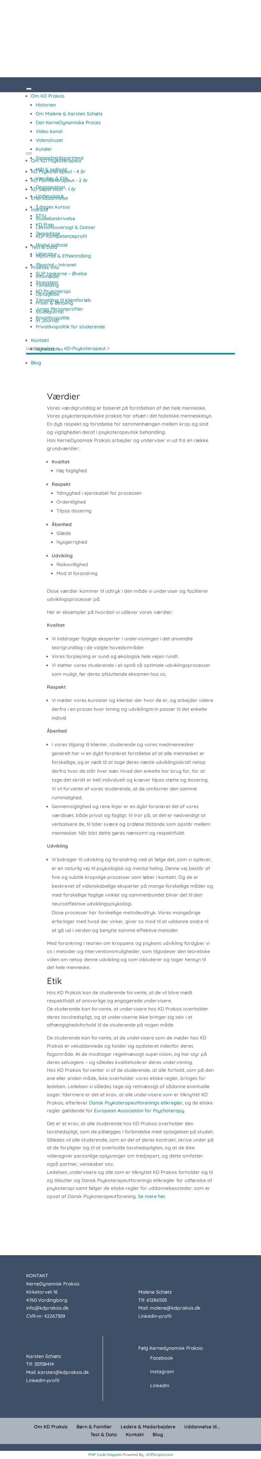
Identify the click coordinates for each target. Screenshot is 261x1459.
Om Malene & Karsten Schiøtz (69, 114)
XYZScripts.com (159, 1454)
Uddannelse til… (202, 1427)
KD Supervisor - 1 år (53, 189)
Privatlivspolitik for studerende (70, 327)
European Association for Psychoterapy (139, 1111)
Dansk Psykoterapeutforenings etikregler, (136, 1103)
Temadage (48, 233)
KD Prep (45, 225)
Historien (46, 105)
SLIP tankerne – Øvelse (61, 274)
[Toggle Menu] (29, 89)
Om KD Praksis (48, 96)
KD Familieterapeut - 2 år (59, 180)
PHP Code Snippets (105, 1454)
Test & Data (44, 247)
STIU (41, 216)
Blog (36, 363)
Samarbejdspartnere (60, 158)
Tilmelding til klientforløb (63, 300)
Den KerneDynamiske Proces (68, 122)
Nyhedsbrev (49, 349)
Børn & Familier (94, 1427)
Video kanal (49, 131)
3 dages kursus (53, 207)
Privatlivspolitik (53, 318)
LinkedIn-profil (154, 1316)
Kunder (44, 149)
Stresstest (47, 282)
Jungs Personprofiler (59, 309)
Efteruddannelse (49, 198)
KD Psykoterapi (53, 291)
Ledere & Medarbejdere (148, 1427)
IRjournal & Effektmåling (63, 256)
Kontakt (40, 340)
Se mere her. (152, 1196)
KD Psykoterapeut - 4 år (58, 171)
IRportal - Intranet (56, 265)
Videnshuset (49, 140)
